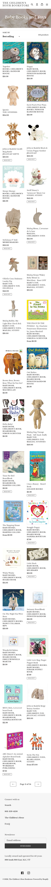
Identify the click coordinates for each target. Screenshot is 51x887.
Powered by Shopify (40, 879)
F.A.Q (7, 824)
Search (8, 805)
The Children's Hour (14, 817)
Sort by (6, 32)
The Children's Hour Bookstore (16, 4)
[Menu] (46, 4)
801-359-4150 (11, 811)
